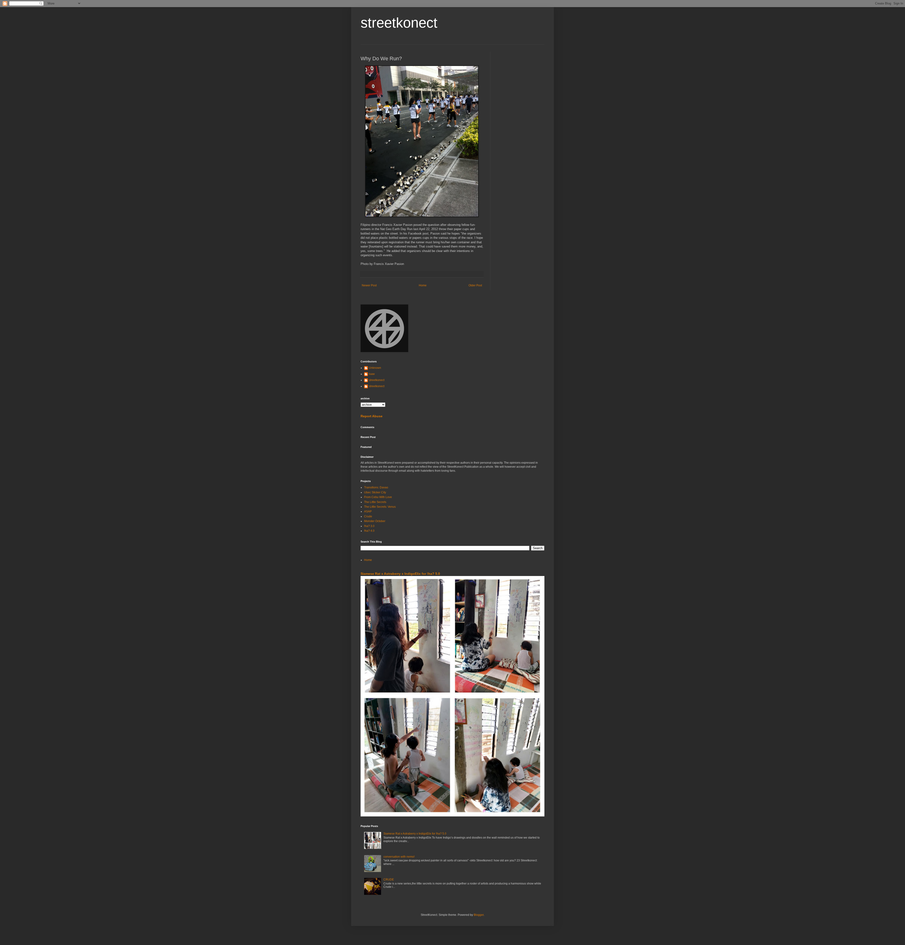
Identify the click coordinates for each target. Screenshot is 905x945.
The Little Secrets (375, 502)
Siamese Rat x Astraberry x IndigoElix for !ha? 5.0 (400, 574)
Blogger (479, 915)
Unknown (375, 367)
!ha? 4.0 (369, 530)
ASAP (368, 511)
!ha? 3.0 (369, 526)
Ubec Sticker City (375, 492)
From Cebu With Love (378, 497)
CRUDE (388, 879)
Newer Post (369, 285)
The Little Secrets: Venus (380, 506)
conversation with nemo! (399, 856)
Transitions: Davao (376, 487)
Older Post (475, 285)
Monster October (374, 521)
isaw (372, 374)
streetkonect (399, 23)
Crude (368, 516)
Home (423, 285)
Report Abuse (372, 416)
